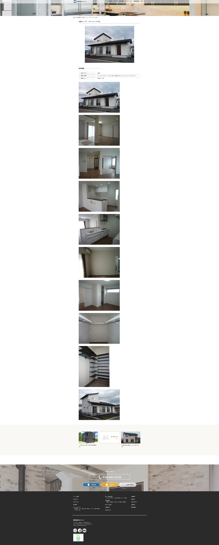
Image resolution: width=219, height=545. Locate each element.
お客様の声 (107, 507)
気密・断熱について (119, 497)
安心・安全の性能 (108, 496)
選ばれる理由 (97, 508)
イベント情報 (76, 496)
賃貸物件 (124, 502)
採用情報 (133, 496)
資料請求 (133, 504)
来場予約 (133, 499)
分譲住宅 (111, 502)
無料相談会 (133, 507)
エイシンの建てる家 (82, 508)
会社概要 (76, 508)
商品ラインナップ (90, 508)
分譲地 (107, 502)
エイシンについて (77, 507)
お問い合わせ (134, 502)
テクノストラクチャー (110, 497)
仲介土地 (115, 502)
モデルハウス (76, 502)
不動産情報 (107, 500)
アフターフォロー (77, 510)
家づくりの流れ (108, 504)
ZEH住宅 (125, 497)
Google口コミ (108, 510)
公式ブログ (75, 499)
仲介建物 (120, 502)
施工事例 (75, 504)
